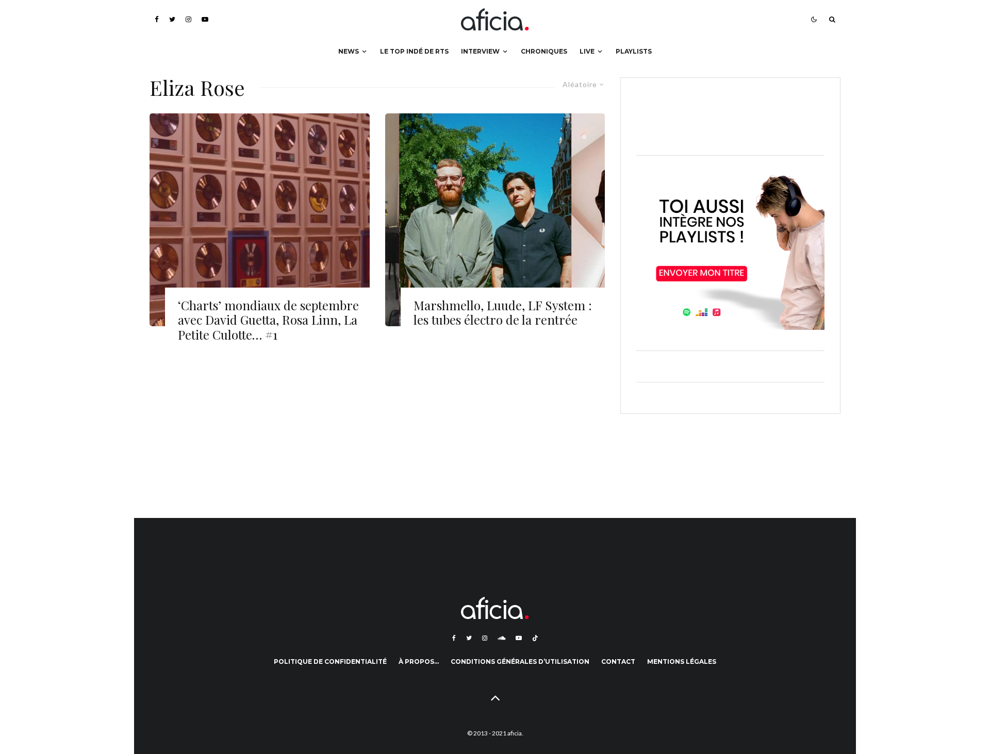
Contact (618, 661)
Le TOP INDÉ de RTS (414, 51)
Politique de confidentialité (330, 661)
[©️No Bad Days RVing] (260, 219)
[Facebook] (157, 19)
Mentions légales (681, 661)
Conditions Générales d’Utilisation (520, 661)
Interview (480, 51)
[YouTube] (204, 19)
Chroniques (544, 51)
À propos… (419, 661)
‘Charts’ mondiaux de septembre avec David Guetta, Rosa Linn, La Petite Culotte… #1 (268, 320)
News (348, 51)
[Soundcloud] (501, 638)
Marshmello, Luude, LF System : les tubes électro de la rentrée (503, 313)
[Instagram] (188, 19)
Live (587, 51)
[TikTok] (535, 638)
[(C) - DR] (495, 219)
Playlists (634, 51)
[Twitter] (172, 19)
